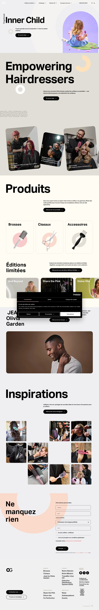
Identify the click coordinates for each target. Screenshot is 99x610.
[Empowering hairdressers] (23, 148)
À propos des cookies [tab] (71, 299)
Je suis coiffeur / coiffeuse (66, 532)
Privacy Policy (77, 552)
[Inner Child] (49, 26)
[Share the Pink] (57, 288)
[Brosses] (19, 237)
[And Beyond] (22, 288)
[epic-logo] (92, 606)
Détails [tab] (49, 299)
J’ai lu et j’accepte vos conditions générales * (71, 537)
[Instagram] (84, 574)
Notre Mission (67, 573)
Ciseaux (46, 573)
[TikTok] (87, 574)
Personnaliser (48, 314)
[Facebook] (80, 574)
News (64, 593)
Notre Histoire (67, 571)
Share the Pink (49, 593)
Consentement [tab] (27, 299)
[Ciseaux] (49, 237)
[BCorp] (82, 592)
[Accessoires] (79, 237)
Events (64, 598)
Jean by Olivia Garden (49, 577)
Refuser (29, 314)
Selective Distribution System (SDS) (67, 582)
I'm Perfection (49, 598)
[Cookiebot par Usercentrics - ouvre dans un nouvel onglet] (74, 295)
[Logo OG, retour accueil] (9, 3)
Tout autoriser (70, 314)
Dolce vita (47, 595)
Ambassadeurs (68, 595)
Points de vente (83, 3)
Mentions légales (84, 582)
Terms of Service (85, 552)
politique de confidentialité (73, 541)
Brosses (46, 571)
